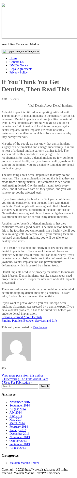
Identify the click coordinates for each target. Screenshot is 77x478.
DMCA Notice (18, 65)
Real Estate (40, 327)
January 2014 (17, 430)
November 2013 (19, 437)
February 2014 (18, 426)
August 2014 (17, 409)
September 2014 (19, 405)
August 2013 (17, 447)
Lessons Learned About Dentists (22, 317)
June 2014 (15, 416)
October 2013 (18, 440)
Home (13, 58)
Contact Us (16, 61)
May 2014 (15, 419)
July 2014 (15, 412)
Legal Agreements (20, 69)
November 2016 (19, 402)
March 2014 (17, 423)
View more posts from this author (22, 375)
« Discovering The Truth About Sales (25, 379)
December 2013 (19, 433)
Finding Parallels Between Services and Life (29, 320)
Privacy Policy (18, 72)
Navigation (33, 51)
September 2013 (19, 444)
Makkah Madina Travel (24, 462)
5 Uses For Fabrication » (17, 382)
